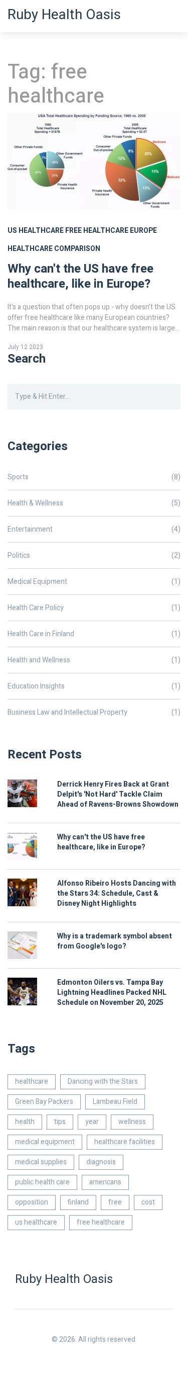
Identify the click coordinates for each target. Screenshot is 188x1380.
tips (60, 1121)
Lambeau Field (115, 1101)
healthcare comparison (54, 248)
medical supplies (41, 1162)
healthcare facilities (124, 1142)
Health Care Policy (94, 607)
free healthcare (96, 230)
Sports (94, 477)
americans (105, 1182)
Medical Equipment (94, 581)
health (25, 1121)
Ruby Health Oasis (64, 15)
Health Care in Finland (94, 634)
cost (148, 1202)
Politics (94, 555)
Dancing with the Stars (103, 1081)
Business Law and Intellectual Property (94, 712)
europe (143, 230)
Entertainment (94, 529)
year (92, 1121)
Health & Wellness (94, 503)
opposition (31, 1202)
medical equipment (45, 1142)
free (115, 1202)
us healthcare (36, 230)
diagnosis (101, 1162)
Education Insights (94, 686)
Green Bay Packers (44, 1101)
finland (78, 1202)
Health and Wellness (94, 660)
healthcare (31, 1081)
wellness (132, 1121)
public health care (42, 1182)
